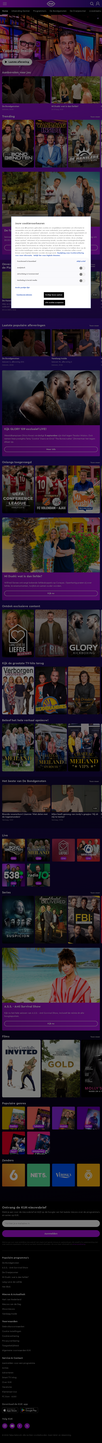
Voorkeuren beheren (24, 294)
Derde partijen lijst (22, 287)
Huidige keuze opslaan (54, 295)
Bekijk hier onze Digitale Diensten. (47, 255)
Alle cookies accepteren (54, 302)
